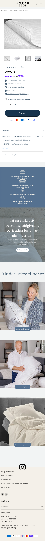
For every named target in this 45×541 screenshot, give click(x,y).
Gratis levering (12, 90)
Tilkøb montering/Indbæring (17, 94)
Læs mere (5, 148)
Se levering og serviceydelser (19, 99)
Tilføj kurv (22, 113)
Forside (4, 11)
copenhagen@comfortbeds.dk (17, 483)
